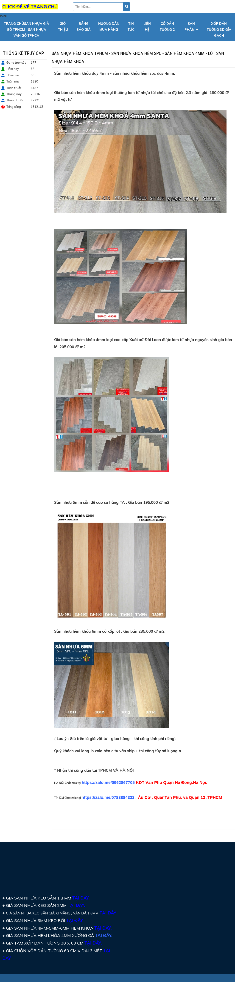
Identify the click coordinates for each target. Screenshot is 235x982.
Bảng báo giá (83, 27)
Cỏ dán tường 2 (167, 27)
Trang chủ (26, 29)
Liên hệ (147, 27)
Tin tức (131, 27)
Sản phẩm (190, 27)
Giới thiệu (63, 27)
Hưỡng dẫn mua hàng (108, 27)
